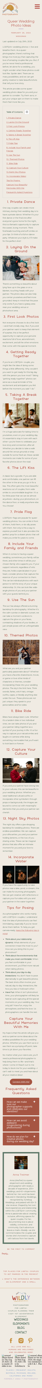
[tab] (21, 1106)
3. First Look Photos (15, 126)
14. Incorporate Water (16, 176)
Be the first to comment (21, 1249)
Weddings (21, 36)
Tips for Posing (13, 180)
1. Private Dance (13, 118)
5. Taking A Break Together (18, 135)
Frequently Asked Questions (19, 192)
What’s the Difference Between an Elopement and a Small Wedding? (22, 1282)
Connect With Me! (21, 1082)
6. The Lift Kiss (12, 139)
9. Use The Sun (13, 155)
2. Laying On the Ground (17, 122)
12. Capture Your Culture (17, 168)
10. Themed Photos (15, 159)
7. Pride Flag (12, 143)
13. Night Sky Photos (15, 172)
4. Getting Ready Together (18, 130)
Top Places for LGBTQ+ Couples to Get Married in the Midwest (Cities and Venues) (21, 1274)
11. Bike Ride (12, 163)
